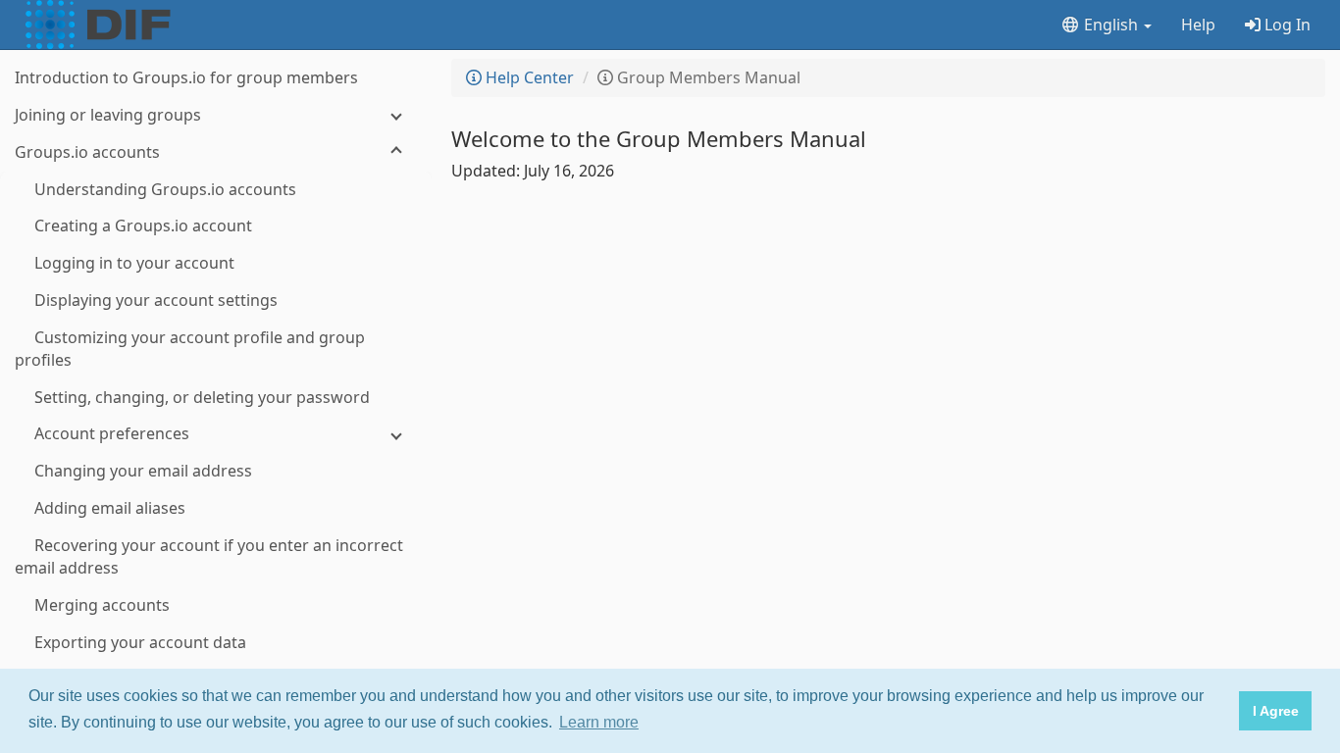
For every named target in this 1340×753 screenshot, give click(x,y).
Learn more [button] (599, 722)
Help (1198, 24)
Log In (1286, 24)
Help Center (528, 77)
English (1111, 24)
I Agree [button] (1276, 711)
